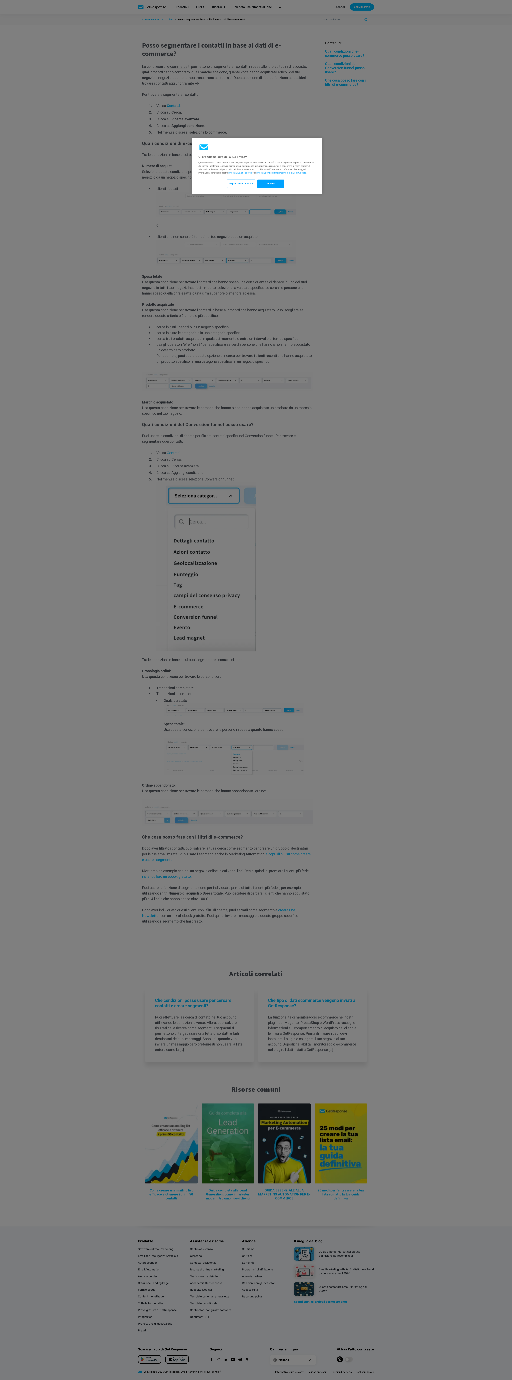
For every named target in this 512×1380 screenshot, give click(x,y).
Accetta (271, 183)
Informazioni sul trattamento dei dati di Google (281, 173)
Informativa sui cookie (240, 173)
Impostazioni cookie (241, 183)
